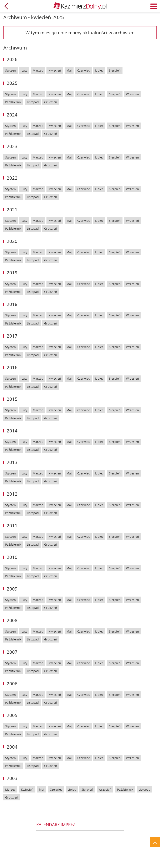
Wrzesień (132, 94)
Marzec (38, 70)
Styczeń (10, 70)
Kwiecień (55, 70)
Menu (154, 6)
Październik (13, 102)
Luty (24, 70)
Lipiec (99, 70)
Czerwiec (83, 70)
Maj (69, 70)
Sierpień (115, 70)
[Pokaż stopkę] (155, 842)
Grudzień (50, 102)
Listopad (33, 102)
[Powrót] (6, 6)
